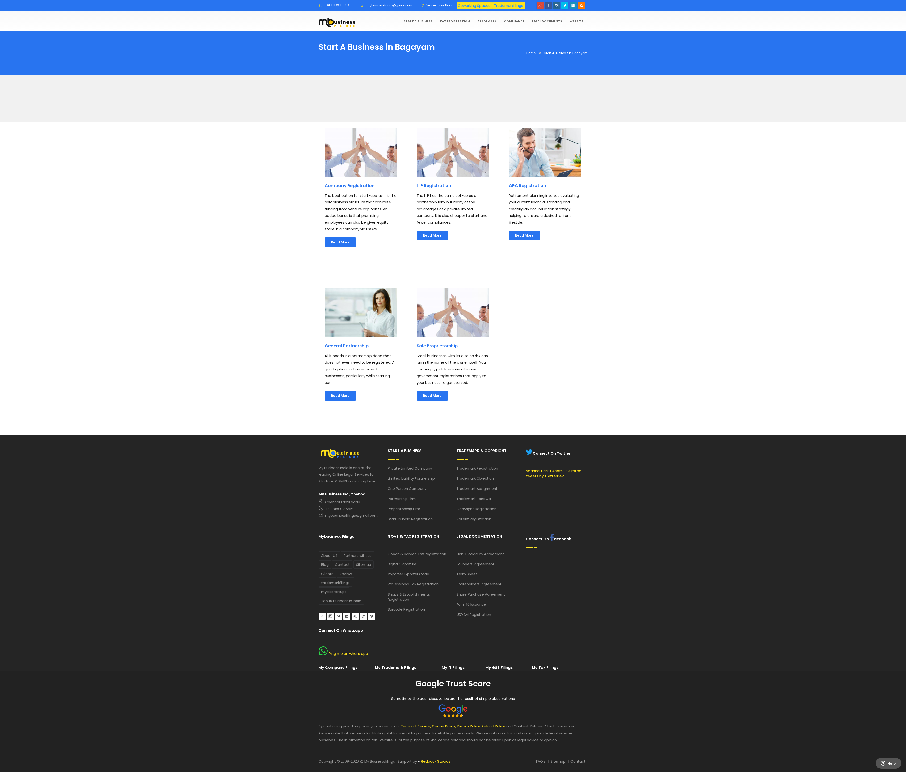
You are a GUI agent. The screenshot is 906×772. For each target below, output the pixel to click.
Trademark (486, 21)
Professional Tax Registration (413, 584)
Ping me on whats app (348, 653)
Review (346, 573)
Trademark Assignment (477, 488)
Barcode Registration (406, 609)
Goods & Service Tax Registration (417, 553)
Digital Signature (402, 564)
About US (329, 555)
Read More (340, 242)
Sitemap (363, 564)
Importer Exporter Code (408, 573)
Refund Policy (493, 726)
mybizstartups (334, 591)
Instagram (556, 5)
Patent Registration (474, 518)
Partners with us (358, 555)
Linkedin (573, 5)
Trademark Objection (475, 478)
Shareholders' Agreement (479, 584)
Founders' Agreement (476, 564)
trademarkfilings (335, 582)
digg (355, 616)
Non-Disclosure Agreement (480, 553)
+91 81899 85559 (337, 5)
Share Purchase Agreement (481, 594)
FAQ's (540, 761)
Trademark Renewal (474, 498)
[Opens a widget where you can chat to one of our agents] (888, 764)
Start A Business (418, 21)
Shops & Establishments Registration (409, 597)
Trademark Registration (477, 468)
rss (581, 5)
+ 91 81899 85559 (340, 508)
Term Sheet (467, 573)
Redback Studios (434, 761)
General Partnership (347, 346)
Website (576, 21)
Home (531, 53)
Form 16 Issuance (471, 604)
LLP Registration (434, 186)
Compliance (514, 21)
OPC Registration (527, 186)
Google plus (540, 5)
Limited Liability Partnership (411, 478)
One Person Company (407, 488)
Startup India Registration (410, 518)
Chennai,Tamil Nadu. (343, 501)
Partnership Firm (402, 498)
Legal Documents (547, 21)
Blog (325, 564)
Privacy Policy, (469, 726)
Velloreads (371, 616)
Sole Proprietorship (437, 346)
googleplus (363, 616)
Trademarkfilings (508, 5)
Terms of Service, (416, 726)
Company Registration (350, 186)
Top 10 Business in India (341, 600)
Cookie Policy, (444, 726)
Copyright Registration (476, 508)
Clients (327, 573)
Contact (342, 564)
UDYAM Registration (474, 614)
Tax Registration (455, 21)
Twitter (564, 5)
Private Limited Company (410, 468)
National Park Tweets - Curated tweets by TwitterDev (553, 473)
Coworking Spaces (474, 5)
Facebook (548, 5)
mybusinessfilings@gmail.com (389, 5)
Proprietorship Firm (404, 508)
